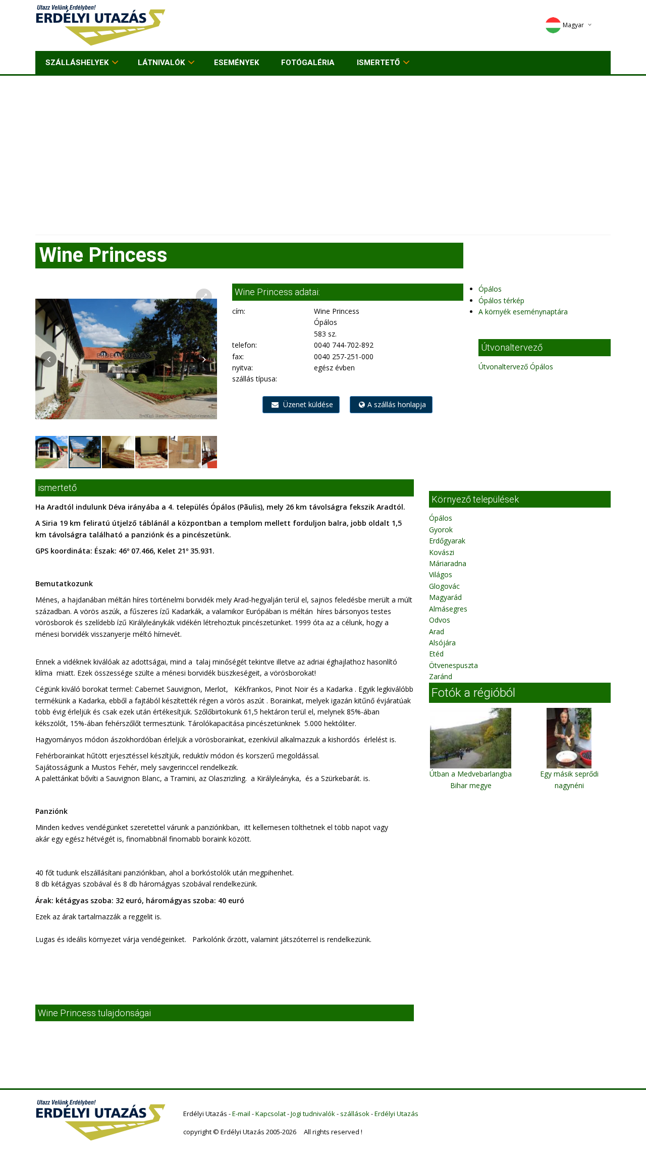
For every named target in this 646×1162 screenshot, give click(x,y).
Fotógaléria (308, 62)
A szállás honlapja (396, 404)
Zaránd (440, 676)
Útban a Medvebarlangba (470, 774)
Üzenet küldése (307, 404)
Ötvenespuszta (453, 665)
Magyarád (445, 597)
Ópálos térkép (501, 300)
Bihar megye (471, 785)
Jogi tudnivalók (313, 1113)
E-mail (241, 1113)
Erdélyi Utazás (396, 1113)
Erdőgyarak (447, 540)
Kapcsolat (270, 1113)
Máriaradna (447, 563)
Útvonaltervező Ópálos (515, 366)
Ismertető (378, 62)
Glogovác (444, 586)
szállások (354, 1113)
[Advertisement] (323, 151)
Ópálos (490, 289)
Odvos (439, 620)
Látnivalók (161, 62)
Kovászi (441, 552)
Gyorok (441, 529)
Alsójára (442, 642)
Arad (436, 631)
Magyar (573, 25)
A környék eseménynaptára (523, 311)
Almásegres (448, 609)
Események (236, 62)
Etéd (436, 653)
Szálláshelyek (77, 62)
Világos (440, 574)
